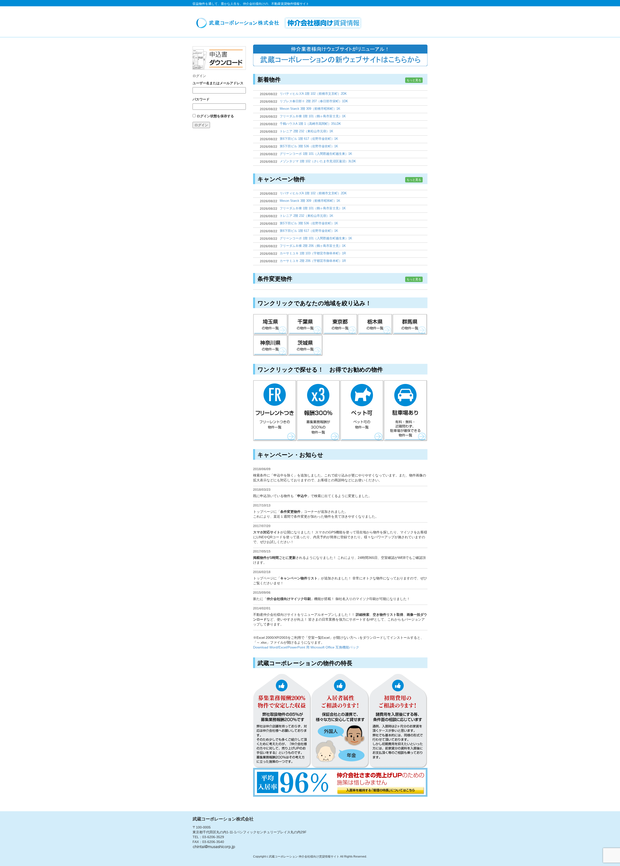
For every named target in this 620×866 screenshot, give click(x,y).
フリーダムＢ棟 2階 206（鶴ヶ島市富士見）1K (313, 246)
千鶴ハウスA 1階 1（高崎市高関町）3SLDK (310, 123)
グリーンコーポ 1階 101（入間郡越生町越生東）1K (316, 154)
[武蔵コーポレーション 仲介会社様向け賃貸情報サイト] (280, 23)
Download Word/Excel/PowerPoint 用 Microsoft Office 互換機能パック (306, 647)
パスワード (201, 99)
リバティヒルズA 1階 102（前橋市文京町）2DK (313, 93)
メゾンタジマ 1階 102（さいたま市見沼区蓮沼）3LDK (318, 161)
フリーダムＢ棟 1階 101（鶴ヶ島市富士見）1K (313, 116)
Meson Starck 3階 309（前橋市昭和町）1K (310, 108)
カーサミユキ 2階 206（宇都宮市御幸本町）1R (313, 261)
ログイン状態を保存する (215, 116)
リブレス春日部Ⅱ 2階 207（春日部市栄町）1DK (314, 101)
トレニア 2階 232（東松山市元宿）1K (306, 131)
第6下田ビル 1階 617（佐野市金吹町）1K (309, 138)
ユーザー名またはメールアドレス (218, 83)
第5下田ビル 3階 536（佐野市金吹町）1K (309, 146)
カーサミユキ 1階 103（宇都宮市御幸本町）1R (313, 253)
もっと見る (414, 80)
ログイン (201, 125)
